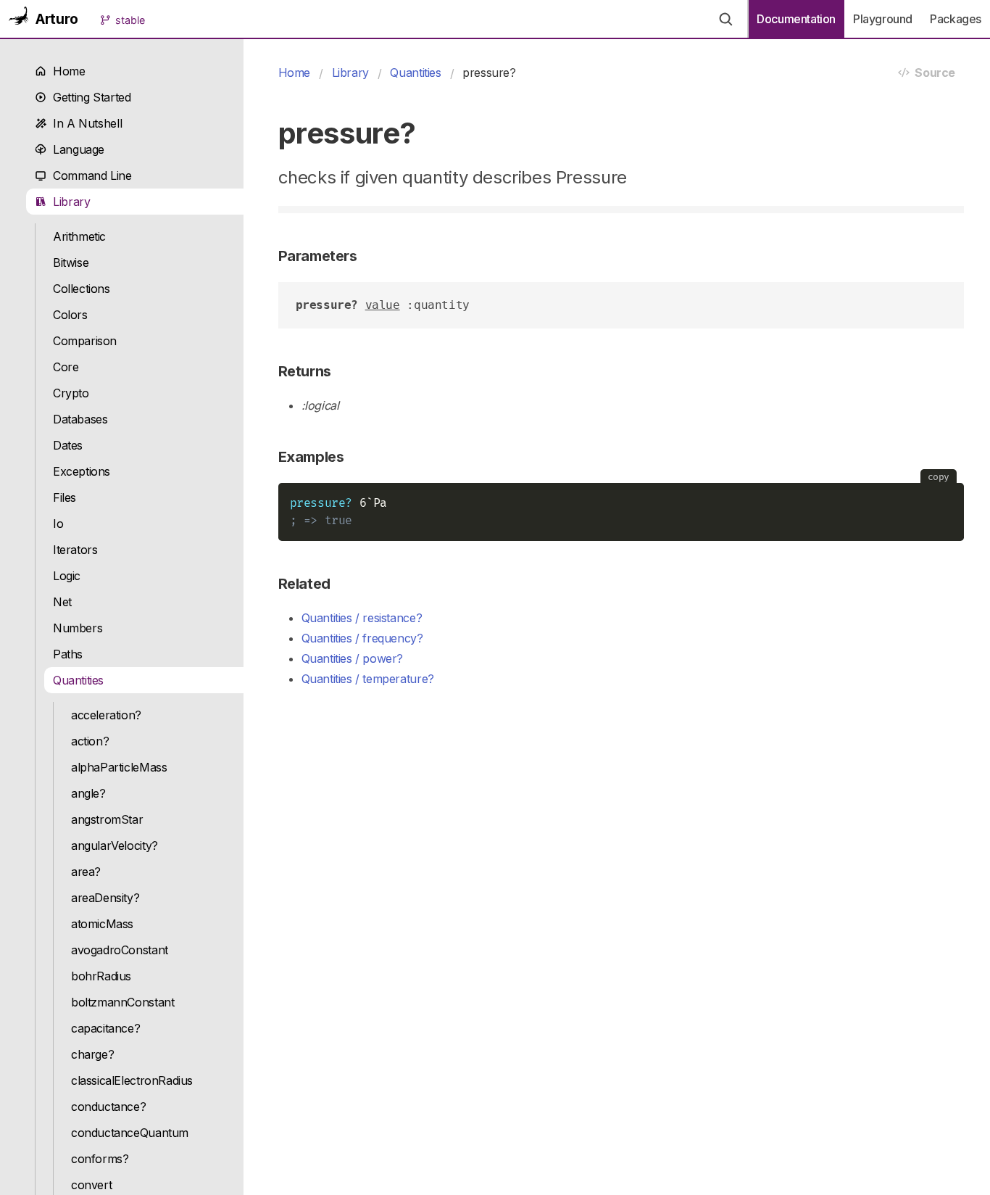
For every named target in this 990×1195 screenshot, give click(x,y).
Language (75, 149)
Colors (70, 314)
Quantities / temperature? (367, 678)
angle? (88, 793)
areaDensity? (105, 897)
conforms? (100, 1158)
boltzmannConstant (122, 1002)
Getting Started (88, 97)
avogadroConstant (119, 950)
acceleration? (106, 715)
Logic (66, 575)
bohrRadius (101, 976)
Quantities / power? (352, 658)
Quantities (78, 680)
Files (64, 497)
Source (932, 72)
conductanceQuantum (129, 1132)
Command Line (89, 175)
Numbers (77, 628)
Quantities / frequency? (362, 638)
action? (90, 741)
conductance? (108, 1106)
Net (62, 602)
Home (66, 71)
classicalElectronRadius (132, 1080)
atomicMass (102, 924)
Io (58, 523)
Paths (68, 654)
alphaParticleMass (119, 767)
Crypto (71, 393)
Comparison (85, 341)
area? (86, 871)
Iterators (75, 549)
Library (68, 201)
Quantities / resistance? (362, 618)
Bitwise (70, 262)
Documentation (796, 19)
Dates (68, 445)
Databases (80, 419)
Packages (955, 19)
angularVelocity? (114, 845)
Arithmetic (79, 236)
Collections (81, 288)
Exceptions (81, 471)
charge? (92, 1054)
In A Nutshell (84, 123)
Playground (882, 19)
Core (65, 367)
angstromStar (107, 819)
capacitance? (105, 1028)
